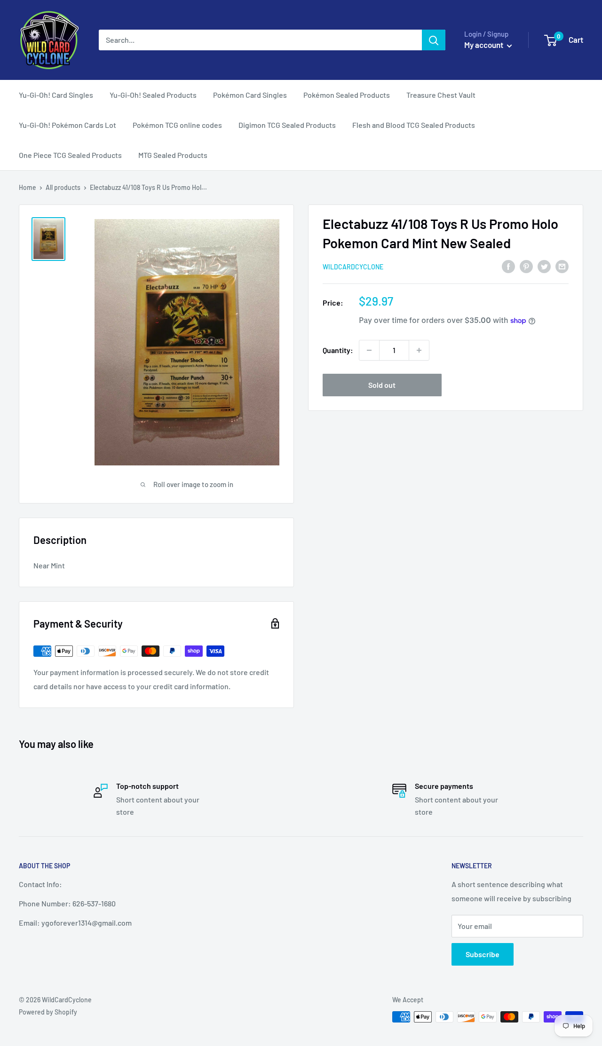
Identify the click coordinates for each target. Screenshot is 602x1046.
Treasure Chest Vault (440, 94)
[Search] (433, 40)
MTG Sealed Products (172, 154)
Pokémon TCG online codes (177, 124)
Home (27, 187)
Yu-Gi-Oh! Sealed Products (153, 94)
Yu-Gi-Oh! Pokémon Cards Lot (67, 124)
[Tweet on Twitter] (544, 266)
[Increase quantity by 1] (419, 350)
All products (63, 187)
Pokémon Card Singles (250, 94)
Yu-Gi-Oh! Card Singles (56, 94)
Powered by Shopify (48, 1012)
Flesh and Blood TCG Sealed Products (413, 124)
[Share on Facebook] (508, 266)
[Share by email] (562, 266)
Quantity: (338, 350)
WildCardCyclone (353, 267)
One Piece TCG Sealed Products (70, 154)
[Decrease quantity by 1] (369, 350)
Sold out (382, 384)
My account (484, 44)
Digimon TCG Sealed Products (287, 124)
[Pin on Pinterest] (526, 266)
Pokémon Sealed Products (346, 94)
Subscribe (482, 954)
